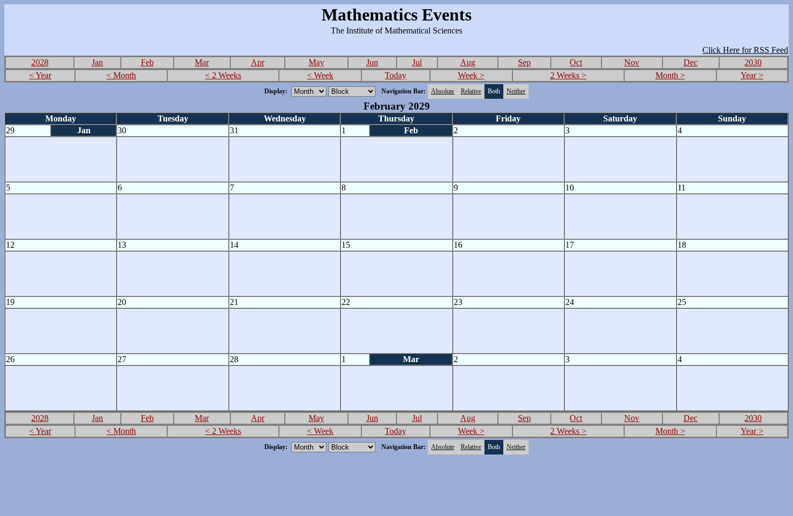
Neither (516, 91)
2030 (753, 62)
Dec (690, 62)
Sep (524, 62)
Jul (417, 62)
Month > (670, 75)
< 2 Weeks (223, 75)
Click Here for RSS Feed (745, 50)
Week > (471, 75)
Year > (752, 75)
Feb (147, 62)
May (316, 62)
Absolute (442, 91)
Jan (97, 62)
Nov (631, 62)
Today (395, 75)
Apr (257, 62)
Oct (576, 62)
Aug (467, 62)
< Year (40, 75)
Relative (471, 91)
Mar (202, 62)
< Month (121, 75)
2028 (40, 62)
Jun (372, 62)
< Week (320, 75)
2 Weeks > (568, 75)
